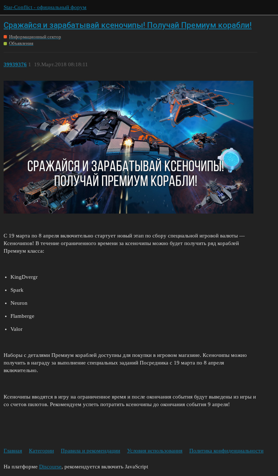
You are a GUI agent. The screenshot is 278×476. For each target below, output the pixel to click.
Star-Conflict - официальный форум (45, 7)
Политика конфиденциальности (226, 451)
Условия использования (154, 451)
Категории (41, 451)
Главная (13, 451)
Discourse (50, 466)
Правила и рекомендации (90, 451)
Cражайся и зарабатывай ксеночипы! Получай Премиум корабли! (128, 25)
